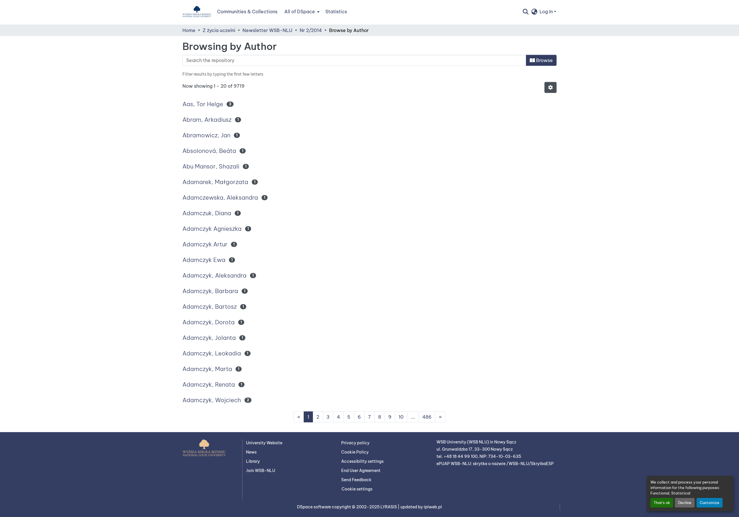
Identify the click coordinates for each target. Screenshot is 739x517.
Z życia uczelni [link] (219, 30)
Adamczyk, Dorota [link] (208, 322)
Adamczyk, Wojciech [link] (211, 400)
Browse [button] (544, 60)
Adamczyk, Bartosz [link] (209, 306)
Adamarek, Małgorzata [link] (215, 182)
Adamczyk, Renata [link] (208, 384)
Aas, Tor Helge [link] (202, 104)
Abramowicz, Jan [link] (206, 135)
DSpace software (314, 506)
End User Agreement (360, 470)
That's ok (662, 502)
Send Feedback (356, 479)
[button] (196, 11)
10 (401, 417)
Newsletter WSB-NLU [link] (267, 30)
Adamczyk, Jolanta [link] (209, 337)
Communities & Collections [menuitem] (247, 11)
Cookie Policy (355, 452)
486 (427, 417)
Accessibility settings (362, 461)
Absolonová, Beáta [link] (209, 150)
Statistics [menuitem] (336, 11)
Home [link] (188, 30)
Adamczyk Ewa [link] (203, 259)
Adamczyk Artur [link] (204, 244)
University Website (264, 442)
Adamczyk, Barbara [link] (210, 291)
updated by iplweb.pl (421, 506)
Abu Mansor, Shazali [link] (210, 166)
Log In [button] (547, 11)
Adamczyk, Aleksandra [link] (214, 275)
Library (253, 461)
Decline (684, 502)
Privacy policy (355, 442)
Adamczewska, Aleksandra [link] (220, 197)
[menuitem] (301, 11)
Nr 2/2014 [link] (311, 30)
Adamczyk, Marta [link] (207, 368)
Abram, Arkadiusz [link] (207, 119)
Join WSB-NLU (260, 470)
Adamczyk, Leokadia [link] (211, 353)
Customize (709, 502)
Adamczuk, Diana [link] (206, 213)
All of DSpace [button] (299, 11)
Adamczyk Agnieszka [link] (212, 228)
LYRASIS (389, 506)
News (251, 452)
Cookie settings (356, 489)
